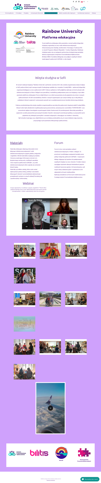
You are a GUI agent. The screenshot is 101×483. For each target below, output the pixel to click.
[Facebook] (73, 1)
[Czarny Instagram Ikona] (79, 1)
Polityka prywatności (51, 480)
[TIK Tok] (76, 1)
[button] (26, 13)
